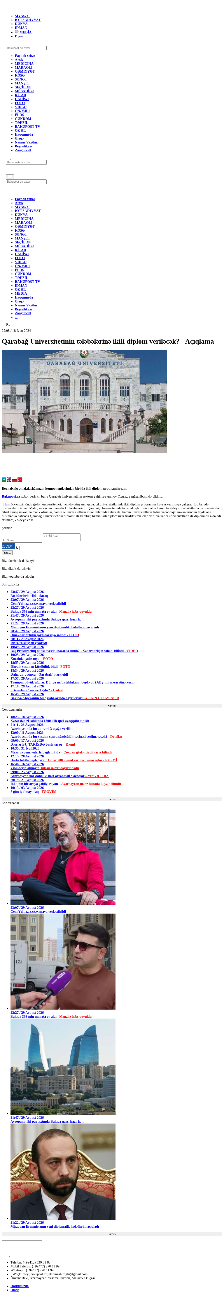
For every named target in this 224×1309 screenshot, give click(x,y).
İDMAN (21, 28)
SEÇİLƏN (23, 87)
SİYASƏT (22, 16)
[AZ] (4, 480)
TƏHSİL (21, 122)
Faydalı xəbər (25, 56)
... (16, 317)
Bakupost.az (11, 496)
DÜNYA (21, 24)
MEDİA (25, 32)
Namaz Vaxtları (26, 142)
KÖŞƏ (20, 75)
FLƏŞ (19, 115)
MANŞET (22, 83)
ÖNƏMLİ (22, 111)
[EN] (9, 480)
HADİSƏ (22, 99)
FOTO (20, 103)
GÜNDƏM (23, 119)
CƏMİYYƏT (25, 71)
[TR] (20, 480)
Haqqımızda (24, 134)
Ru (8, 324)
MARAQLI (23, 67)
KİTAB (20, 95)
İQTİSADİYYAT (28, 20)
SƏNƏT (21, 79)
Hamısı (112, 705)
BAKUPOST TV (27, 126)
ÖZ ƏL (20, 130)
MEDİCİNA (24, 63)
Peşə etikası (23, 146)
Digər (19, 36)
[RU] (14, 480)
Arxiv (19, 59)
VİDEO (20, 107)
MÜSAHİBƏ (24, 91)
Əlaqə (19, 138)
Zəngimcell (23, 150)
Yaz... (7, 552)
